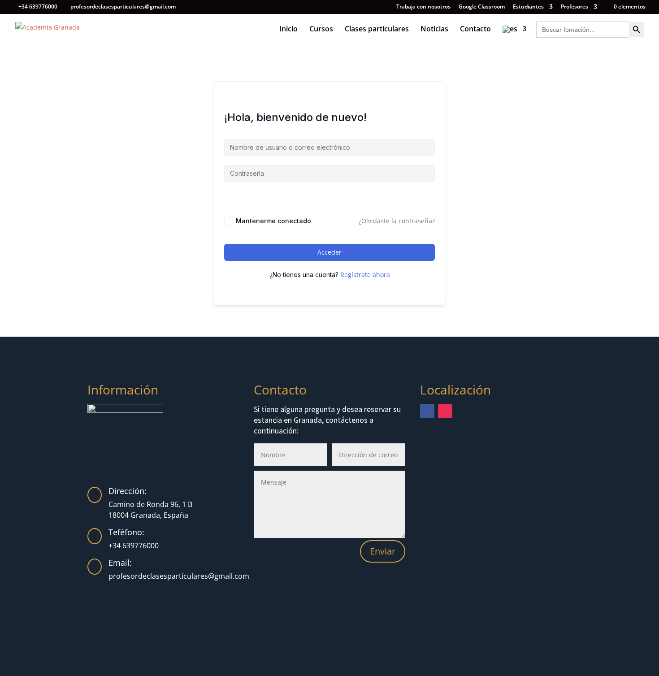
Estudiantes (528, 7)
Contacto (475, 30)
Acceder (329, 252)
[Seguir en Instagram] (445, 411)
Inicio (288, 30)
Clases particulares (377, 30)
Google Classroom (482, 7)
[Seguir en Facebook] (427, 411)
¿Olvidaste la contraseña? (397, 221)
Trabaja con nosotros (423, 7)
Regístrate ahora (365, 274)
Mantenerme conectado (273, 221)
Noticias (434, 30)
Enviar (382, 551)
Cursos (321, 30)
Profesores (574, 7)
